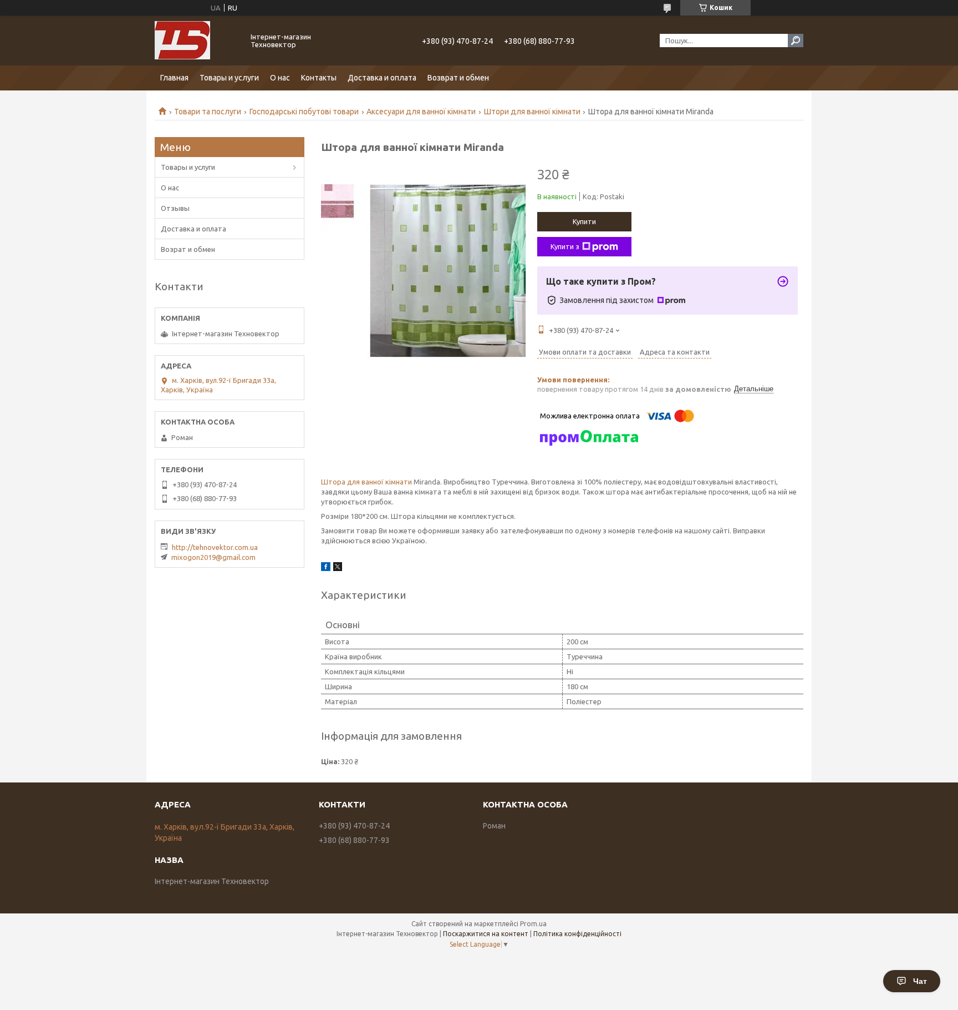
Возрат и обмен (188, 249)
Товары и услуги (229, 77)
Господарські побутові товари (304, 111)
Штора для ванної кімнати (366, 482)
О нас (280, 77)
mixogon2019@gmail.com (213, 557)
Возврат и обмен (458, 77)
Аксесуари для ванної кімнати (421, 111)
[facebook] (325, 568)
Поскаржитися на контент (485, 933)
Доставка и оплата (382, 77)
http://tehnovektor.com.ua (215, 547)
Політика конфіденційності (577, 933)
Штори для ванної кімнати (532, 111)
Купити (584, 221)
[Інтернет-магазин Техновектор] (196, 40)
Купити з (565, 246)
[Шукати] (795, 40)
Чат (920, 981)
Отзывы (175, 208)
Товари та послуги (207, 111)
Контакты (319, 77)
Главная (174, 77)
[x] (337, 568)
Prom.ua (533, 923)
